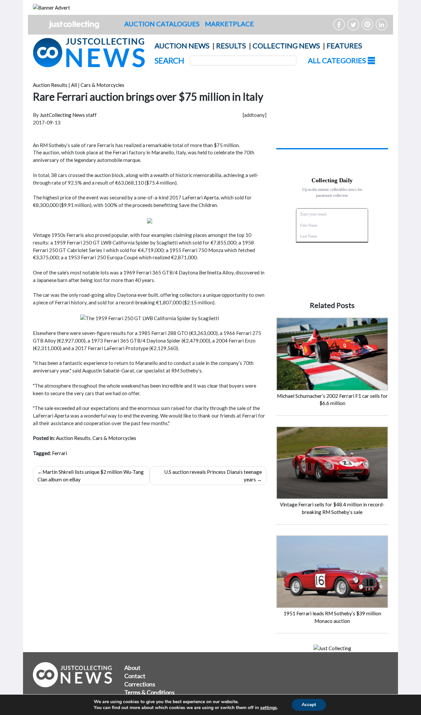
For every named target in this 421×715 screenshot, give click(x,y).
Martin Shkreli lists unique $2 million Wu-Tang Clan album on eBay (90, 475)
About (132, 667)
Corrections (139, 684)
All (74, 85)
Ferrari (59, 453)
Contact (134, 675)
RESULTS (231, 45)
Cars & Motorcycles (102, 85)
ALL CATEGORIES (337, 60)
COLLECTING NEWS (286, 45)
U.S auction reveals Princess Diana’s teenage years (213, 475)
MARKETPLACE (229, 24)
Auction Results (50, 85)
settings (268, 708)
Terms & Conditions (149, 692)
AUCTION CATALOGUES (162, 24)
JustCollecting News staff (68, 115)
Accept (309, 705)
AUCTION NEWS (182, 45)
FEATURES (344, 45)
